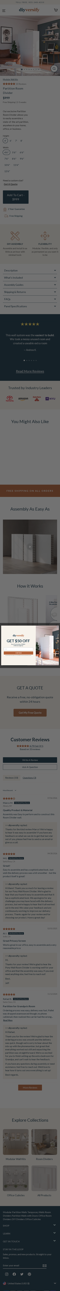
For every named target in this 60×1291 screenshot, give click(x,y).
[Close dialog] (57, 627)
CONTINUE (18, 653)
